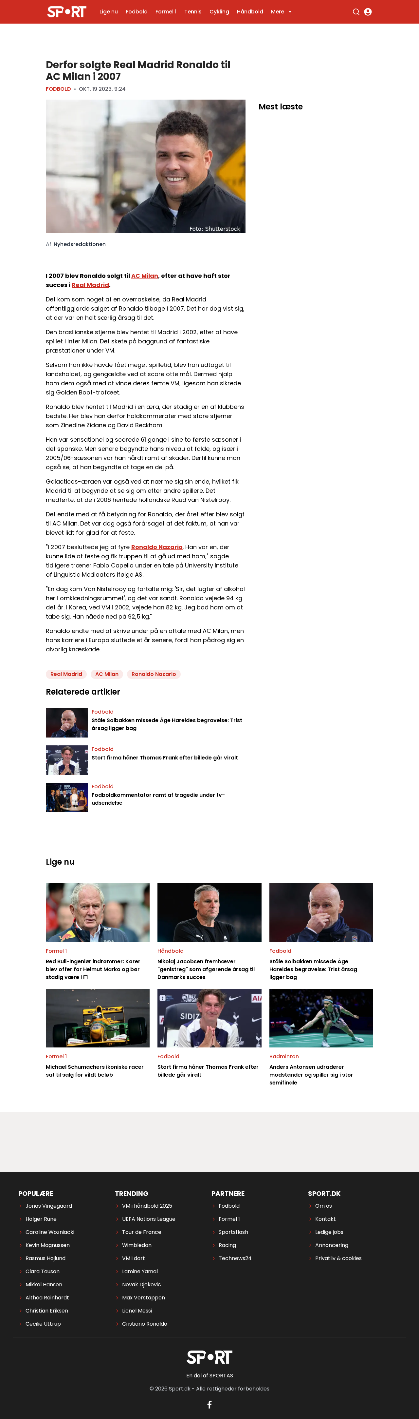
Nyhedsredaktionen (80, 244)
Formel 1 (165, 11)
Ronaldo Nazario (157, 547)
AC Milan (144, 276)
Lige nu (109, 11)
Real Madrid (90, 285)
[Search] (356, 12)
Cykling (219, 11)
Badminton (284, 1056)
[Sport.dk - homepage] (66, 12)
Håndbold (250, 11)
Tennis (193, 11)
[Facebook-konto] (209, 1405)
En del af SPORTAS (209, 1375)
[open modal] (368, 12)
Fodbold (137, 11)
